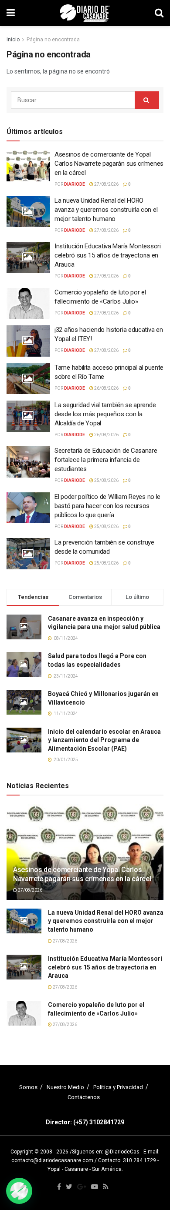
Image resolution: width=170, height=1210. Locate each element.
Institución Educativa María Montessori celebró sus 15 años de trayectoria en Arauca (107, 255)
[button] (19, 1191)
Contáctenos (84, 1097)
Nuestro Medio (65, 1087)
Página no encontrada (53, 40)
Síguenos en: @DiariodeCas (105, 1152)
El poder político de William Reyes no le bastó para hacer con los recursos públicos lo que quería (107, 506)
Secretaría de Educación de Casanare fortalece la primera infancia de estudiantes (105, 460)
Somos (28, 1087)
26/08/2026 (106, 388)
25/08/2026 (106, 480)
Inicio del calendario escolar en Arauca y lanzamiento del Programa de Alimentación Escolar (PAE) (104, 740)
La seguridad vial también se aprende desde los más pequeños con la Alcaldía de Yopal (105, 414)
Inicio (13, 40)
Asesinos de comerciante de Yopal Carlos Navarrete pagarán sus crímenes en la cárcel (108, 163)
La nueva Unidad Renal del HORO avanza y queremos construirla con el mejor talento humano (105, 210)
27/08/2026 (106, 184)
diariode (74, 184)
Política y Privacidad (118, 1087)
